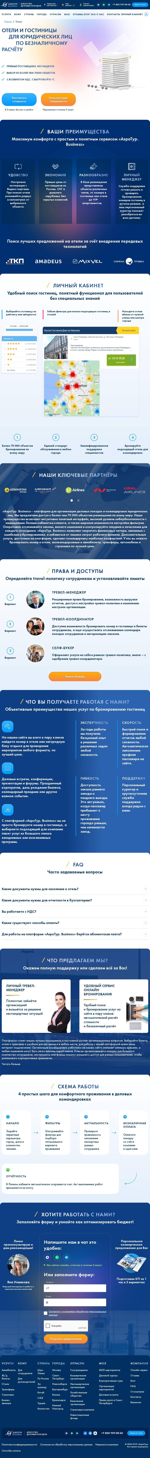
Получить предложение (66, 1339)
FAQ (93, 14)
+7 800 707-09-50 (121, 4)
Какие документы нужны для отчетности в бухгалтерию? (47, 900)
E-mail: (48, 1296)
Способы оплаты (11, 1450)
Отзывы (78, 14)
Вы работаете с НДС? (19, 911)
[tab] (71, 500)
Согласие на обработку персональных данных (66, 1444)
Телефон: (50, 1282)
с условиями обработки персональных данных (77, 1313)
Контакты (113, 14)
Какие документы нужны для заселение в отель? (40, 889)
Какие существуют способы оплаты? (30, 922)
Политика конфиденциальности (19, 1444)
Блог (87, 14)
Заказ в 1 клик (140, 5)
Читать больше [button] (11, 1064)
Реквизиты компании (107, 1444)
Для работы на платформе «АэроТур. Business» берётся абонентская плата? (62, 934)
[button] (7, 14)
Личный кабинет (132, 14)
